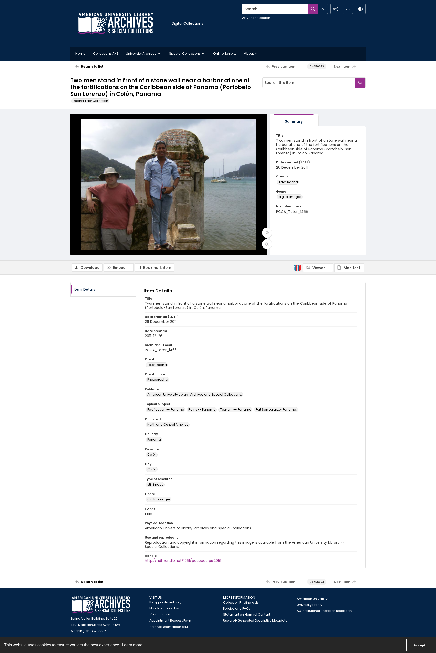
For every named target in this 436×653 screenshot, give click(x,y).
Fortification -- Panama (165, 409)
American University (312, 599)
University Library (309, 605)
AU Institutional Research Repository (324, 611)
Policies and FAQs (236, 608)
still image (155, 484)
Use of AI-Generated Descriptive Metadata (255, 620)
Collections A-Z (105, 53)
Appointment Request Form (170, 620)
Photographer (157, 379)
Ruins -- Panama (202, 409)
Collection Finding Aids (241, 602)
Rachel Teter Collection (90, 101)
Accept (419, 645)
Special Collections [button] (185, 53)
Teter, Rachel (288, 182)
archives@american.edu (168, 627)
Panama (154, 439)
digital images (290, 197)
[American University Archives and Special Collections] (101, 605)
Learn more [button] (132, 645)
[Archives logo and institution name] (115, 23)
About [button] (249, 53)
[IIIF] (298, 267)
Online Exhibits (224, 53)
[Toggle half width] (267, 244)
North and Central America (168, 424)
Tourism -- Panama (235, 409)
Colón (152, 454)
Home (80, 53)
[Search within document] (360, 83)
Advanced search (256, 18)
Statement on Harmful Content (246, 614)
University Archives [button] (141, 53)
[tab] (294, 120)
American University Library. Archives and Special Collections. (194, 394)
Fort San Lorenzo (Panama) (276, 409)
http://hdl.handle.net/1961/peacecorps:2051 (183, 560)
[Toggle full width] (267, 233)
